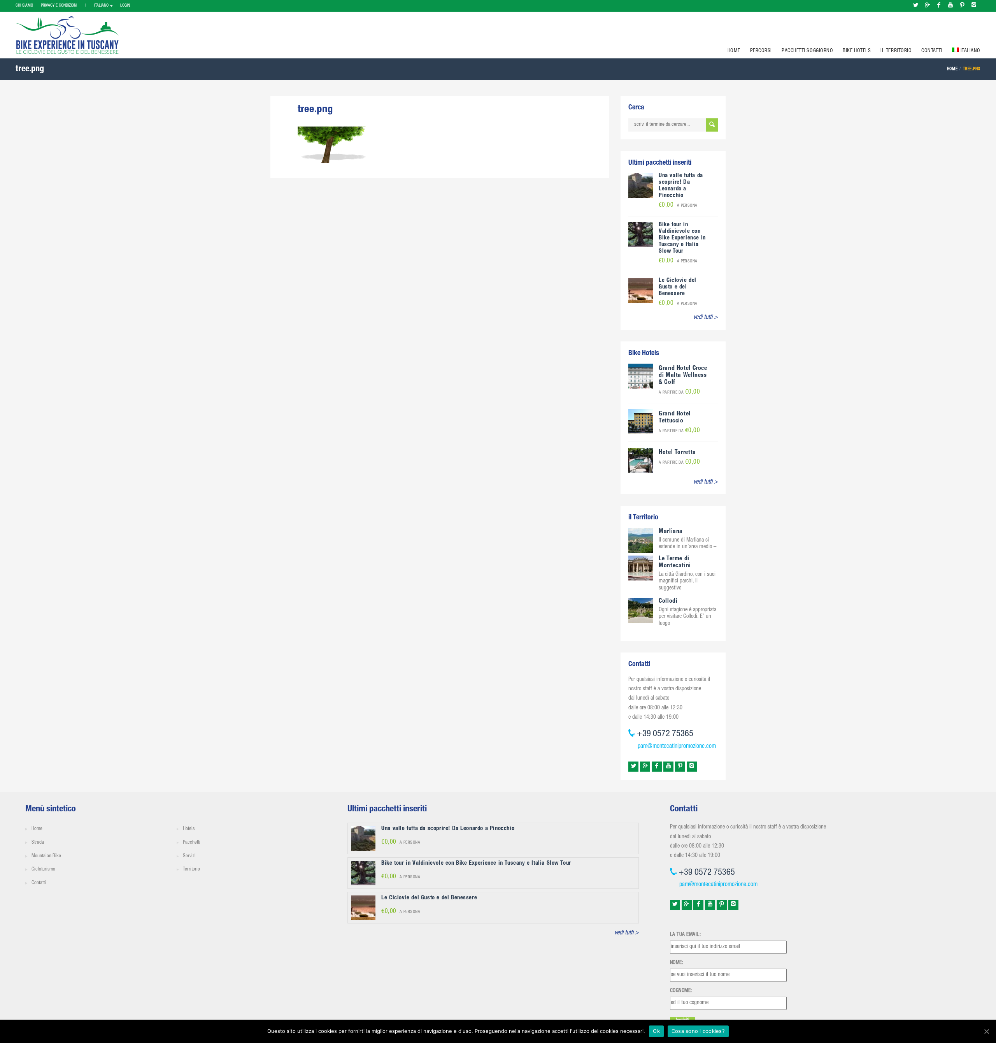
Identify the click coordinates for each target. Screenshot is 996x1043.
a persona (678, 206)
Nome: (677, 963)
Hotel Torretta (677, 453)
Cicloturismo (43, 869)
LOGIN (125, 6)
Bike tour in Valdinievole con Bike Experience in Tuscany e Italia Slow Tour (682, 238)
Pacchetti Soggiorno (807, 51)
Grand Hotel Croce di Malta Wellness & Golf (683, 376)
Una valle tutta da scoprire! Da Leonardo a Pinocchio (681, 186)
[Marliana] (640, 541)
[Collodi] (640, 610)
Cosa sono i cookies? (698, 1031)
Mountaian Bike (46, 856)
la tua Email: (685, 934)
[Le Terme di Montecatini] (640, 568)
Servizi (189, 856)
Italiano (101, 6)
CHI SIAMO (24, 6)
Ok (656, 1031)
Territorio (191, 869)
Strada (38, 842)
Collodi (668, 601)
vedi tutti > (705, 318)
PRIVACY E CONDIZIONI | (63, 6)
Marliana (671, 532)
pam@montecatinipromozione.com (677, 747)
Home (734, 51)
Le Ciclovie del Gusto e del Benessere (677, 287)
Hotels (189, 829)
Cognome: (681, 991)
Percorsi (761, 51)
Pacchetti (191, 842)
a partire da (679, 393)
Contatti (931, 51)
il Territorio (896, 51)
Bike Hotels (857, 51)
